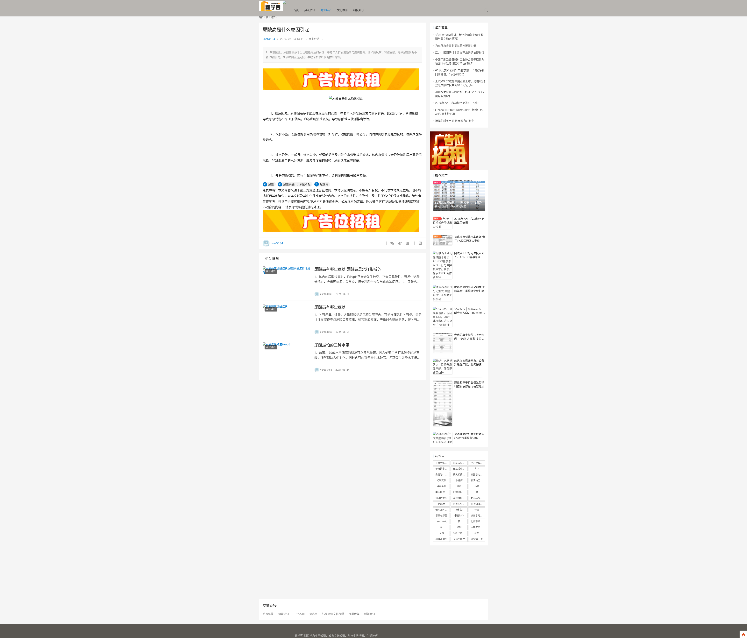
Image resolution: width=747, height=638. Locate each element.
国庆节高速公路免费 (460, 462)
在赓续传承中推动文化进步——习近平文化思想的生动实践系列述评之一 (460, 498)
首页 (296, 10)
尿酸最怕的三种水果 (331, 345)
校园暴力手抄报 (478, 474)
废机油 (459, 509)
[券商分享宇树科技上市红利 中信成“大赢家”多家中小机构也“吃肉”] (442, 343)
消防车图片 (459, 539)
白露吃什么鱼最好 (442, 474)
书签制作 (459, 515)
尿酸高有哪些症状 (329, 307)
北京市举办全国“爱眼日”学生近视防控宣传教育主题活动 (478, 521)
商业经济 (326, 10)
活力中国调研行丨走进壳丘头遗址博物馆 (459, 52)
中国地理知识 (442, 492)
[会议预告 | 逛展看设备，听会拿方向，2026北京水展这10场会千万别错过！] (442, 317)
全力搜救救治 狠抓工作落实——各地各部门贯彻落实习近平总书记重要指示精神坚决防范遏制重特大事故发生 (478, 462)
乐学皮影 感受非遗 (478, 527)
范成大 (441, 503)
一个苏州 (299, 614)
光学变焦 (441, 480)
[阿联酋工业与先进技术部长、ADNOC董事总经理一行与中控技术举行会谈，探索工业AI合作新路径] (442, 265)
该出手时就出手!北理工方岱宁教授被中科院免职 (478, 515)
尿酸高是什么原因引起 (296, 184)
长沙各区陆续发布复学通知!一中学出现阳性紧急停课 (442, 509)
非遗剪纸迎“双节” (442, 462)
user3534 (269, 38)
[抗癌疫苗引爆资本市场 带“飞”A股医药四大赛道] (442, 240)
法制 (459, 527)
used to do (441, 521)
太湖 (441, 533)
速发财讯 (283, 614)
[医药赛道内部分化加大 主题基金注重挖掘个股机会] (442, 293)
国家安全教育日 (460, 503)
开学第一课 (477, 539)
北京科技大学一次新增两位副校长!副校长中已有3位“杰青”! (478, 498)
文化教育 (342, 10)
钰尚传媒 (354, 614)
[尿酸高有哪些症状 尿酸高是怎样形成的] (286, 281)
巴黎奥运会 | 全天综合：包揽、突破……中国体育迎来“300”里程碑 (460, 492)
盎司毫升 (441, 486)
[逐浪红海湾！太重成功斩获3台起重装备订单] (442, 438)
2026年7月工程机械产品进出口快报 (457, 102)
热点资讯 (309, 10)
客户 (476, 468)
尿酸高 (324, 184)
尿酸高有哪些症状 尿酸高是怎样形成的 (347, 269)
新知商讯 (369, 614)
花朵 (476, 533)
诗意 (476, 509)
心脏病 (459, 480)
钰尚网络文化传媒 (333, 614)
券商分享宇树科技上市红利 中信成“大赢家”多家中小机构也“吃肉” (469, 338)
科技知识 (358, 10)
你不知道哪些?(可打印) (478, 503)
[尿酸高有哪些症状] (286, 319)
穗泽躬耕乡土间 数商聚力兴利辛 (454, 120)
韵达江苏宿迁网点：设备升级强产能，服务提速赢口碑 (469, 364)
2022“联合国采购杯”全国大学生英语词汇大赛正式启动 (460, 533)
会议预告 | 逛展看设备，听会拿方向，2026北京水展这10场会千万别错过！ (469, 312)
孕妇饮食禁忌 (442, 468)
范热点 (313, 614)
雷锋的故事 (441, 498)
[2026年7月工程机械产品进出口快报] (442, 223)
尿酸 (271, 184)
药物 (476, 486)
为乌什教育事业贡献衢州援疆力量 (455, 45)
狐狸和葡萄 (441, 539)
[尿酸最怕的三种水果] (286, 357)
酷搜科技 (268, 614)
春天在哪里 (441, 515)
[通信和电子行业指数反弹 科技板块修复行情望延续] (442, 403)
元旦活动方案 (460, 468)
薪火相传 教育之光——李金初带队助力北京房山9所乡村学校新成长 (460, 474)
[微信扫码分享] (393, 243)
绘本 (459, 486)
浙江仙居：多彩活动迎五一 (478, 480)
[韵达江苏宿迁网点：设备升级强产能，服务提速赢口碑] (442, 367)
